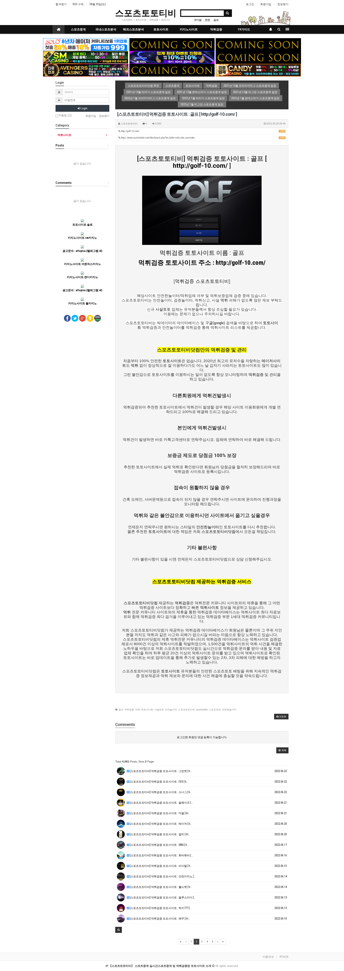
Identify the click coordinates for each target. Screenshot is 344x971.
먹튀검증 (216, 29)
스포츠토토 (215, 709)
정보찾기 (282, 4)
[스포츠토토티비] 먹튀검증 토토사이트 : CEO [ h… (158, 781)
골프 (120, 709)
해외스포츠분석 (133, 29)
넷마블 (197, 19)
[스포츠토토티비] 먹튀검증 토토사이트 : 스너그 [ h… (160, 792)
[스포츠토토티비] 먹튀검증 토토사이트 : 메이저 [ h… (160, 823)
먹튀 (137, 709)
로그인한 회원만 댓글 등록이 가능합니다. (202, 737)
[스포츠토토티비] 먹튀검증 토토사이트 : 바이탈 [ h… (160, 865)
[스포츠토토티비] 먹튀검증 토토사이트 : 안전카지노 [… (162, 876)
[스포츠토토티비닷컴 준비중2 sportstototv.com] (258, 44)
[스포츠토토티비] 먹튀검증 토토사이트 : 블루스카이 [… (162, 897)
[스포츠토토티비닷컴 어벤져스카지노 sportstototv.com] (85, 70)
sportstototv (202, 709)
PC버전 (284, 956)
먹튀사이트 (64, 135)
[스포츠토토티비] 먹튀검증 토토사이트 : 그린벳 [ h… (160, 771)
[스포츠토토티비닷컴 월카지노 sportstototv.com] (172, 57)
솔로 (216, 19)
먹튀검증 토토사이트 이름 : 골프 (202, 252)
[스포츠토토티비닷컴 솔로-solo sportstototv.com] (85, 44)
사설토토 (159, 709)
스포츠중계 (78, 29)
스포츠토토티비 (145, 12)
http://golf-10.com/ (202, 131)
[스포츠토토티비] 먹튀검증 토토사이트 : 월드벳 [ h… (160, 887)
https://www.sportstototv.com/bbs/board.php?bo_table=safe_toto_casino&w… (202, 137)
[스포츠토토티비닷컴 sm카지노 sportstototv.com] (85, 57)
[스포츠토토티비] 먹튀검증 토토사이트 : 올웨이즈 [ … (161, 802)
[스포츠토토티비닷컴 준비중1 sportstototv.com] (172, 44)
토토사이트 (160, 29)
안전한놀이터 (229, 709)
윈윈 (207, 19)
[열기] (5, 5)
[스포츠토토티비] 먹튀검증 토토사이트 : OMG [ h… (159, 844)
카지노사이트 (189, 29)
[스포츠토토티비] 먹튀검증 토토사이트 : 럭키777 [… (160, 908)
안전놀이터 (171, 709)
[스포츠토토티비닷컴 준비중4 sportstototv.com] (172, 70)
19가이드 (243, 29)
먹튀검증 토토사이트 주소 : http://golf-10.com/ (202, 262)
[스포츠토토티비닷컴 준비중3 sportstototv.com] (258, 57)
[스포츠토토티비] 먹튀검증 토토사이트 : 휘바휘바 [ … (161, 855)
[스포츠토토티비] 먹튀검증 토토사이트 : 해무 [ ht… (159, 918)
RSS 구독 (78, 4)
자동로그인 (65, 115)
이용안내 (268, 956)
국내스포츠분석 (105, 29)
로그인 (250, 4)
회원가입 (265, 4)
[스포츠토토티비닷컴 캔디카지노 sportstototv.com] (258, 70)
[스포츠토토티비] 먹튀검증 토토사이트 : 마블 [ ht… (159, 813)
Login (83, 108)
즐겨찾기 (61, 4)
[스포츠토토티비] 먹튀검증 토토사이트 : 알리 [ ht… (159, 834)
